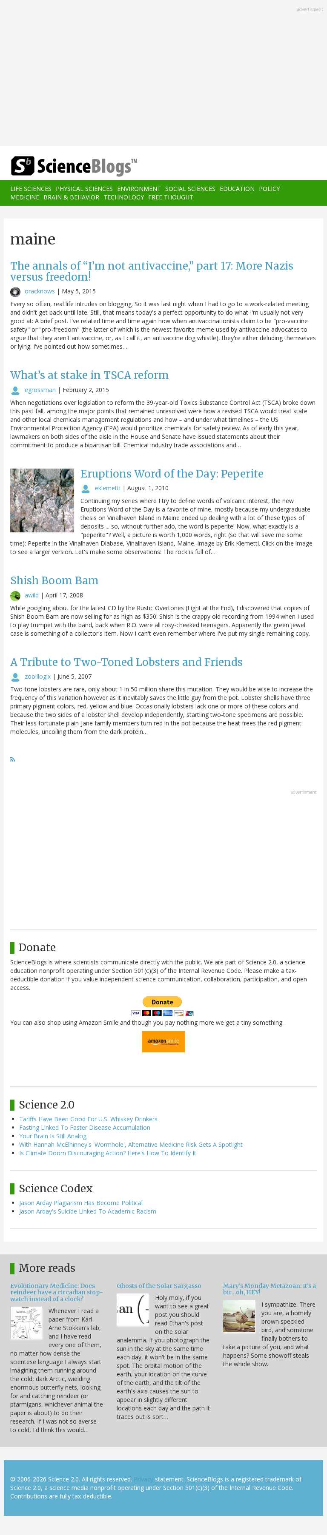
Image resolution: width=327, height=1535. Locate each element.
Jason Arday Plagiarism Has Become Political (81, 1203)
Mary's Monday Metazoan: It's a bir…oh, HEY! (269, 1289)
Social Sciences (190, 189)
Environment (139, 189)
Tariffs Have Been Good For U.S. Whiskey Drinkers (88, 1119)
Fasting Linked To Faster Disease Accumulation (84, 1127)
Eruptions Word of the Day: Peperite (172, 473)
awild (32, 595)
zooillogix (38, 676)
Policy (269, 189)
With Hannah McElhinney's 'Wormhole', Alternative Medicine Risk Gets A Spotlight (131, 1144)
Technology (123, 197)
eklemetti (107, 488)
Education (237, 189)
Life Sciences (31, 189)
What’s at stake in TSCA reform (89, 375)
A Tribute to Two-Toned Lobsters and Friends (126, 662)
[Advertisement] (163, 74)
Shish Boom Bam (54, 580)
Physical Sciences (84, 189)
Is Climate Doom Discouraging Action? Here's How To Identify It (107, 1153)
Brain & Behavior (71, 197)
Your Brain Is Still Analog (52, 1136)
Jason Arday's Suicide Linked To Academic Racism (87, 1211)
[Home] (61, 166)
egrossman (40, 390)
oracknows (40, 291)
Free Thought (170, 197)
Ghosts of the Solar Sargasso (159, 1286)
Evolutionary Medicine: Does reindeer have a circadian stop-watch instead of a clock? (56, 1292)
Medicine (24, 197)
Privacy (143, 1479)
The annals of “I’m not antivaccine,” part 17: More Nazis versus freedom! (151, 271)
